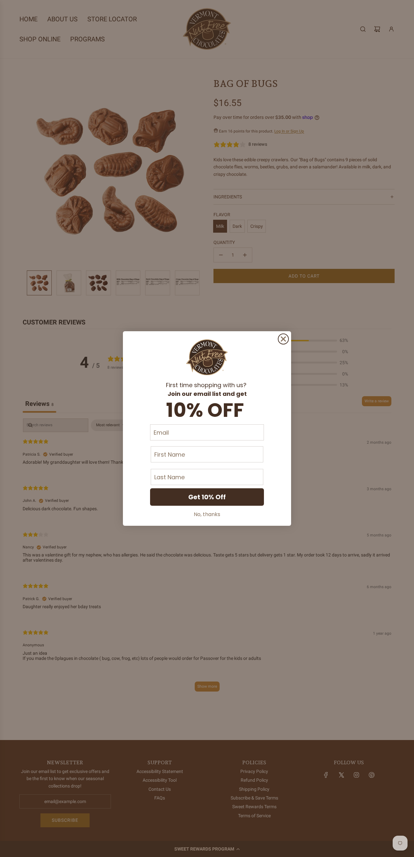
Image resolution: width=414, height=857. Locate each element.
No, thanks (207, 514)
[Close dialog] (283, 339)
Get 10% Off (207, 497)
